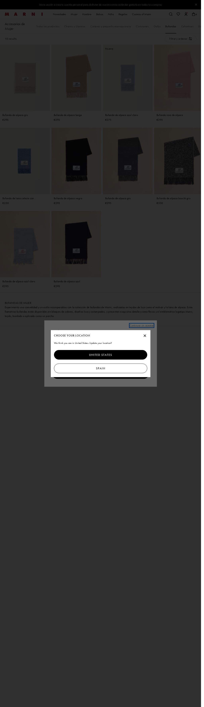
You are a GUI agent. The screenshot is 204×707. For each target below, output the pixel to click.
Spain (100, 368)
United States (100, 355)
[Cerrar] (144, 335)
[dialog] (100, 353)
